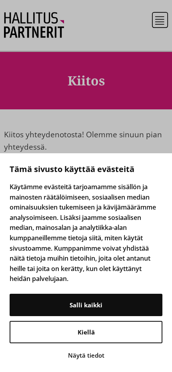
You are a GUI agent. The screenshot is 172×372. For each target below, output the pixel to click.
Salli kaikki (86, 305)
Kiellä (86, 332)
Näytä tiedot (86, 355)
